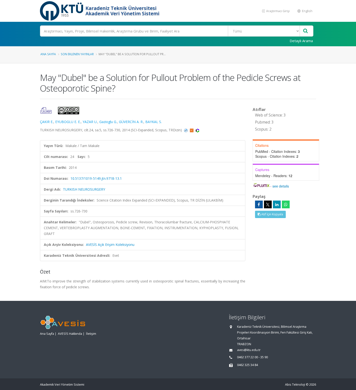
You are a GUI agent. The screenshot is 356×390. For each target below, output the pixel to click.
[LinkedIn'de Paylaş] (277, 204)
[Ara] (305, 31)
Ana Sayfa (48, 54)
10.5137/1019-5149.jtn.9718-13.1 (96, 178)
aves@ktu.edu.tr (249, 350)
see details (280, 186)
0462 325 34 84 (247, 365)
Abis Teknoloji (295, 384)
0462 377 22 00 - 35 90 (252, 357)
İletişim (91, 334)
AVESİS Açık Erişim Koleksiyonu (110, 244)
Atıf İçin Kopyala (272, 214)
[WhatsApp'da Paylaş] (286, 204)
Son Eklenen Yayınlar (77, 54)
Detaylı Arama (301, 40)
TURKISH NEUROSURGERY (84, 189)
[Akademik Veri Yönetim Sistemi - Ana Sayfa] (62, 11)
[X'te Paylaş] (268, 204)
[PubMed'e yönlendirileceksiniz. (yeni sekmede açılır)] (186, 130)
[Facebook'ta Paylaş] (259, 204)
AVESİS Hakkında (70, 334)
